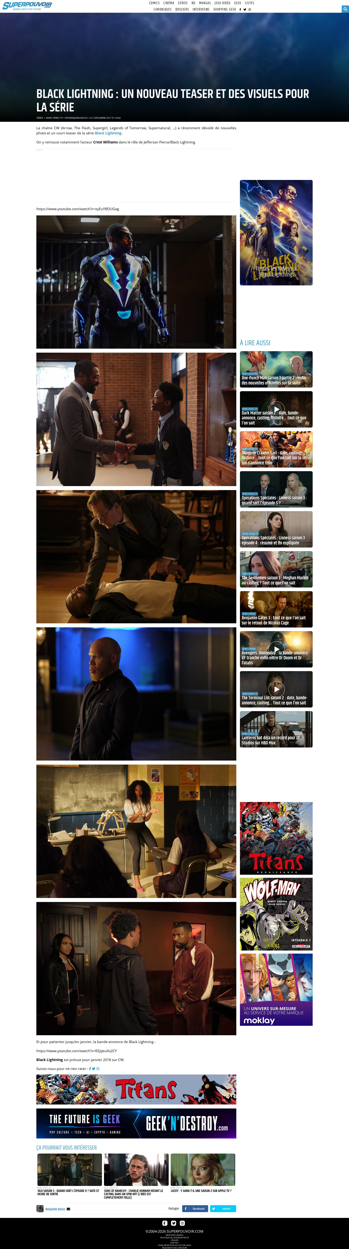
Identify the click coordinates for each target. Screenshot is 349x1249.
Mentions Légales (174, 1235)
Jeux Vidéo (222, 3)
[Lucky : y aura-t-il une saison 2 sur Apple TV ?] (203, 1170)
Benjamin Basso (78, 117)
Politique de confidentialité (174, 1237)
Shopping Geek (224, 9)
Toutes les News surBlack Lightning (276, 271)
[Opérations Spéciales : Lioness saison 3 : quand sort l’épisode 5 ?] (276, 489)
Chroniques (163, 9)
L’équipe (174, 1240)
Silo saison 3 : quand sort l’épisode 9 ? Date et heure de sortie (68, 1192)
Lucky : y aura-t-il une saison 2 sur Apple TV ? (201, 1191)
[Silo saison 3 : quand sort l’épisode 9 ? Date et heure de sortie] (69, 1170)
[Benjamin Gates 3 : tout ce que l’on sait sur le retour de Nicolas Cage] (276, 609)
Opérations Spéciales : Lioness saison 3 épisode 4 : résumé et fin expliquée (273, 541)
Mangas (205, 3)
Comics (154, 3)
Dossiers (182, 9)
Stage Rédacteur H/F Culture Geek (174, 1245)
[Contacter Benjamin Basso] (68, 1209)
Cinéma (168, 3)
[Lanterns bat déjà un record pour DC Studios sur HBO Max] (276, 729)
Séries (183, 3)
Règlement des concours (174, 1247)
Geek (237, 3)
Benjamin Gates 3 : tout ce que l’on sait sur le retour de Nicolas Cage (274, 621)
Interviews (201, 9)
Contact (174, 1242)
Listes (249, 3)
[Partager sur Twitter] (223, 1208)
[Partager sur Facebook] (195, 1208)
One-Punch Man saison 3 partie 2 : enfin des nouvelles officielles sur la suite (274, 381)
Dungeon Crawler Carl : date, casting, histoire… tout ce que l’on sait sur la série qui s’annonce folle (276, 458)
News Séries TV (54, 117)
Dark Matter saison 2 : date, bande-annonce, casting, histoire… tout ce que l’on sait (274, 418)
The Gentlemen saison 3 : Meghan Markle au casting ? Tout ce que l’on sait (275, 581)
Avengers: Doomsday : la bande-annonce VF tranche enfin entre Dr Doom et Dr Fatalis (275, 658)
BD (193, 3)
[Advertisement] (136, 175)
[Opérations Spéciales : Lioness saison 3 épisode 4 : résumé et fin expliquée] (276, 529)
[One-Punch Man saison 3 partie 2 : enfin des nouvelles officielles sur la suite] (276, 369)
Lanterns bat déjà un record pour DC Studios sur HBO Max (271, 741)
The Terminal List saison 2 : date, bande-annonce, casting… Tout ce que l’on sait (274, 701)
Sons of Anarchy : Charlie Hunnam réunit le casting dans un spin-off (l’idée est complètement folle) (133, 1194)
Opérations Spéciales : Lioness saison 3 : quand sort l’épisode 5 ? (274, 501)
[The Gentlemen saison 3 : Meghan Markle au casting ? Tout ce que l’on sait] (276, 569)
